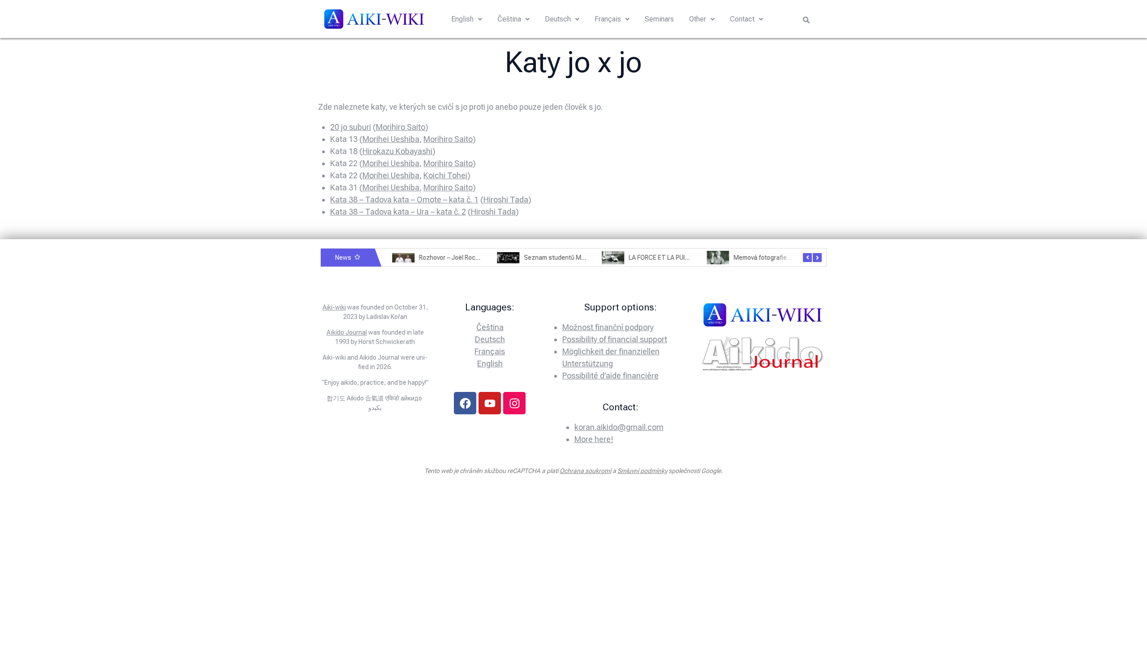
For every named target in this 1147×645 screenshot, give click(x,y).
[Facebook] (465, 403)
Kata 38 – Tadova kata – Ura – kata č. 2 (398, 211)
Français (608, 19)
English (462, 19)
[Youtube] (490, 403)
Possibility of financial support (614, 339)
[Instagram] (514, 403)
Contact (742, 19)
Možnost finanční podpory (608, 327)
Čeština (509, 19)
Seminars (659, 19)
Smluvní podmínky (642, 470)
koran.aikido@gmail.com (619, 427)
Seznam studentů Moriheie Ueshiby (570, 257)
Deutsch (558, 19)
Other (697, 19)
